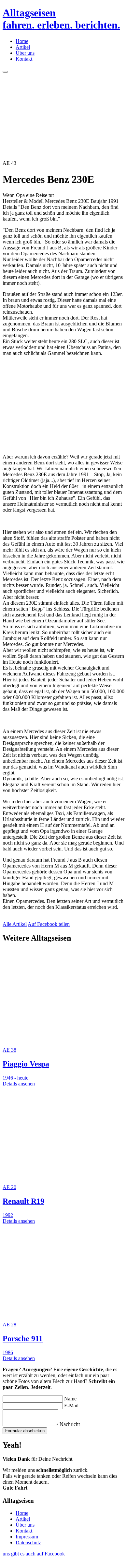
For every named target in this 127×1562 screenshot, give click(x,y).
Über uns (25, 53)
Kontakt (24, 59)
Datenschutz (28, 1542)
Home (22, 41)
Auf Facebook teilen (49, 924)
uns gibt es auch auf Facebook (34, 1553)
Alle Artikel (15, 924)
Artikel (23, 47)
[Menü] (5, 72)
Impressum (27, 1536)
